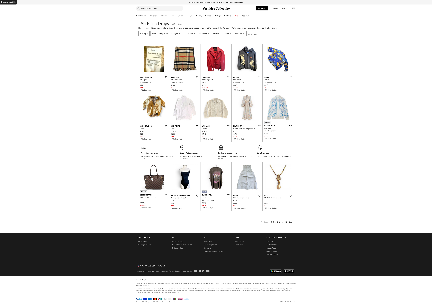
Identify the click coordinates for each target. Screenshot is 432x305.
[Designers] (159, 16)
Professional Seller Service (213, 251)
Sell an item (262, 8)
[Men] (176, 16)
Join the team (272, 251)
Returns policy (177, 248)
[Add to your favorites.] (166, 77)
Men (172, 16)
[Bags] (194, 16)
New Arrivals (141, 16)
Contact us (239, 245)
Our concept (142, 241)
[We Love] (233, 16)
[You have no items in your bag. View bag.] (293, 8)
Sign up (284, 8)
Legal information (161, 271)
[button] (293, 8)
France (138, 302)
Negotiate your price (149, 153)
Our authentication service (182, 245)
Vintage (218, 16)
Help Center (239, 241)
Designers (154, 16)
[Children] (186, 16)
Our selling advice (210, 245)
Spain (171, 302)
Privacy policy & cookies (183, 271)
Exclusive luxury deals (227, 153)
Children (181, 16)
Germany (165, 302)
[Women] (169, 16)
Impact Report (272, 248)
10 (286, 222)
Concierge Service (144, 245)
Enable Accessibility (8, 2)
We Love (227, 16)
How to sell (208, 241)
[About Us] (251, 16)
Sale (236, 16)
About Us (245, 16)
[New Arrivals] (148, 16)
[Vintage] (222, 16)
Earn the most (263, 153)
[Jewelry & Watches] (213, 16)
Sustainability (272, 245)
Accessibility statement (145, 271)
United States (157, 302)
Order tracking (177, 241)
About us (270, 241)
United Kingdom (146, 302)
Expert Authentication (189, 153)
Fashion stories (272, 254)
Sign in (275, 8)
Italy (175, 302)
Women (164, 16)
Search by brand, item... (149, 8)
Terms (171, 271)
